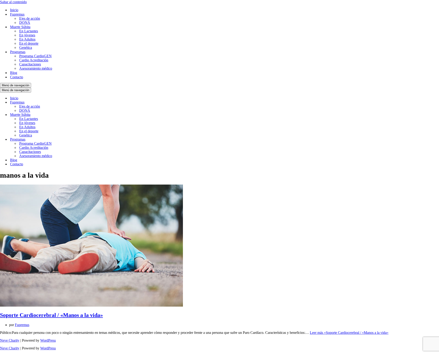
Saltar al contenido (13, 2)
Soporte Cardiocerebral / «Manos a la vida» (51, 315)
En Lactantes (28, 31)
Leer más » (349, 333)
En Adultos (27, 39)
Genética (25, 47)
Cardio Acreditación (33, 60)
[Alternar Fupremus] (80, 102)
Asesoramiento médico (35, 68)
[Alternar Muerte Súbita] (80, 115)
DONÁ (24, 23)
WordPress (48, 340)
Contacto (16, 77)
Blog (13, 73)
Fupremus (22, 325)
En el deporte (28, 43)
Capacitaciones (30, 64)
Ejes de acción (29, 18)
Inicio (14, 10)
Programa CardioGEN (35, 56)
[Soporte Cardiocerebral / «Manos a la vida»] (91, 305)
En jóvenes (27, 35)
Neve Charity (9, 340)
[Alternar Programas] (80, 140)
